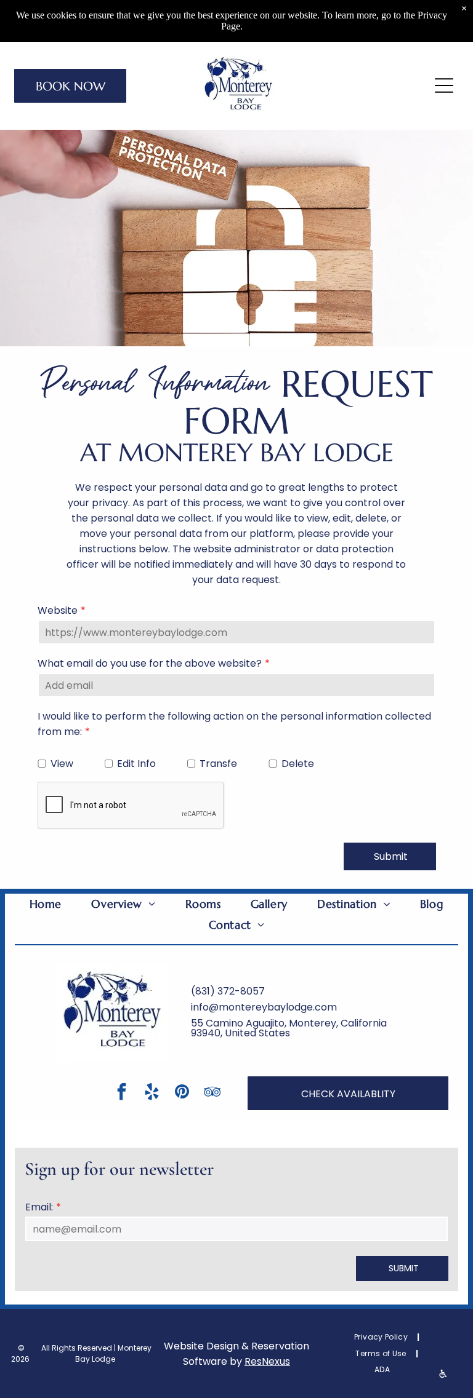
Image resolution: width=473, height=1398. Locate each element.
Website (58, 610)
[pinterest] (181, 1093)
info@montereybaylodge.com (264, 1007)
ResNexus (267, 1361)
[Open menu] (444, 85)
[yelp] (151, 1093)
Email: (39, 1207)
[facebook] (121, 1093)
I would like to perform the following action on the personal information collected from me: (234, 724)
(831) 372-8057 (228, 991)
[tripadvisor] (211, 1093)
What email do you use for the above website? (150, 663)
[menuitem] (45, 904)
